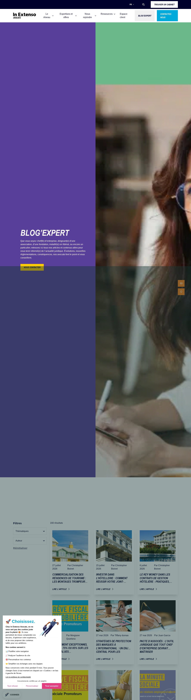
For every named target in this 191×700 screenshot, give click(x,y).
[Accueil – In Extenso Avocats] (24, 16)
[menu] (181, 287)
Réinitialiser (20, 548)
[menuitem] (181, 283)
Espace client (123, 15)
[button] (143, 4)
